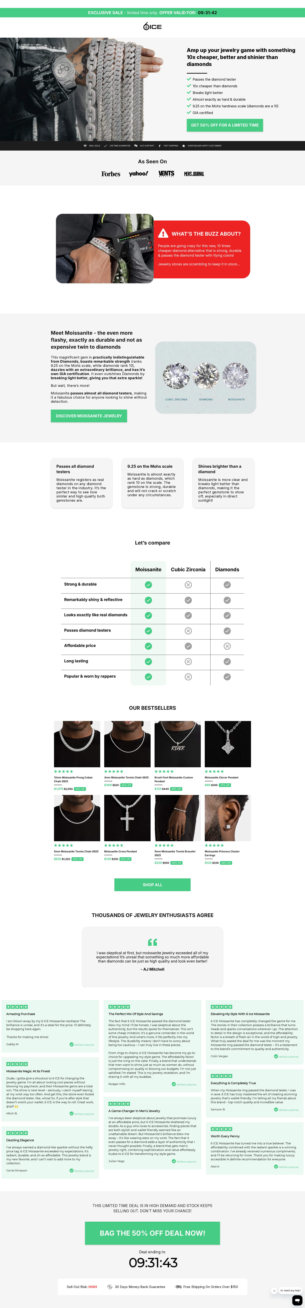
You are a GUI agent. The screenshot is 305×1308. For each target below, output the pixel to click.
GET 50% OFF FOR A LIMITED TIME (225, 125)
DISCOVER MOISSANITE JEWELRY (89, 416)
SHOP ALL (152, 884)
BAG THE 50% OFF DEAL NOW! (152, 1233)
